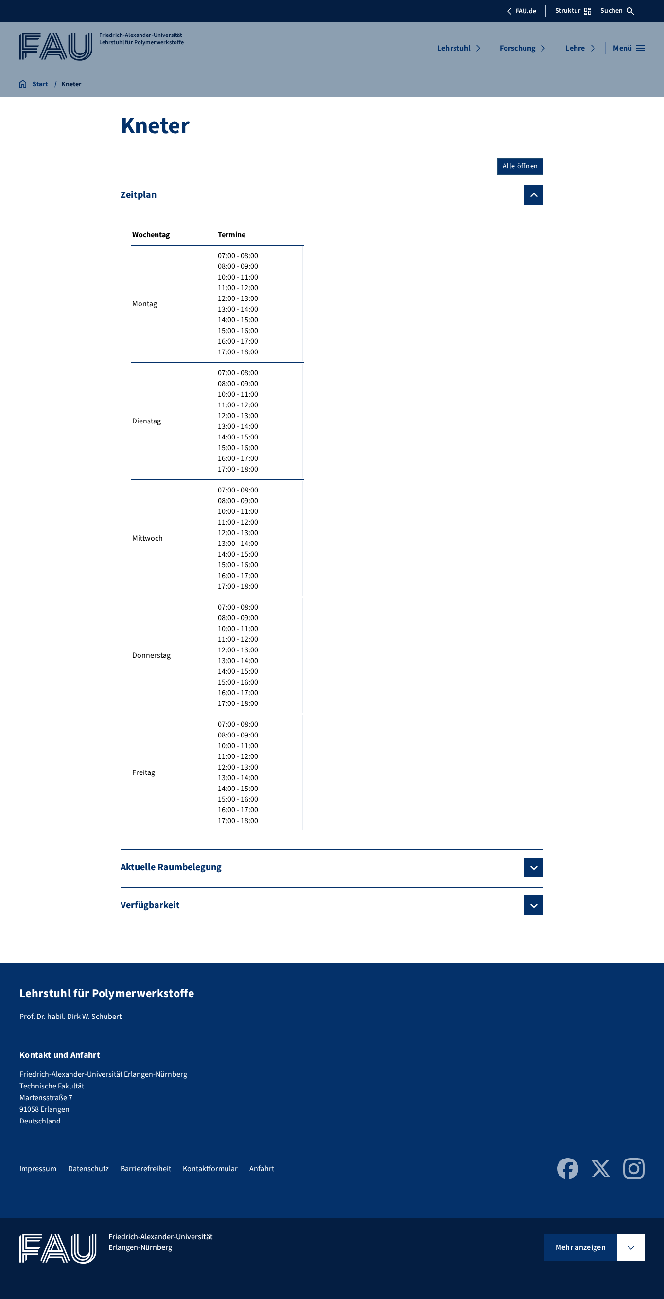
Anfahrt (261, 1168)
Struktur (567, 11)
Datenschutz (88, 1168)
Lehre (575, 48)
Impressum (37, 1168)
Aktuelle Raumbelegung (171, 867)
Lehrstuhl (454, 48)
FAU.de (526, 11)
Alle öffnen (520, 166)
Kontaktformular (210, 1168)
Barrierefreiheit (146, 1168)
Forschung (518, 48)
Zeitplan (139, 195)
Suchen (611, 11)
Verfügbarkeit (150, 905)
